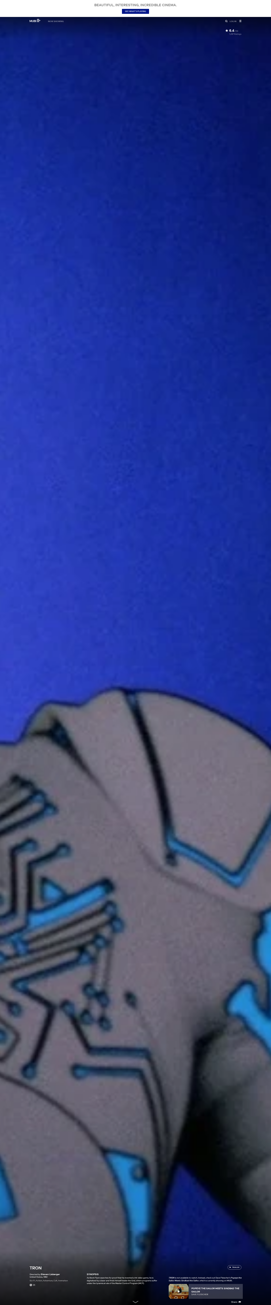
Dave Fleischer (199, 1294)
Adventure (48, 1280)
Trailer (235, 1267)
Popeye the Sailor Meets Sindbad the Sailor (215, 1290)
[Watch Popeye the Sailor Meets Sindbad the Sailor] (179, 1291)
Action (39, 1280)
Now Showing (56, 21)
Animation (63, 1280)
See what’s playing (135, 11)
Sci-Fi (32, 1280)
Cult (55, 1280)
